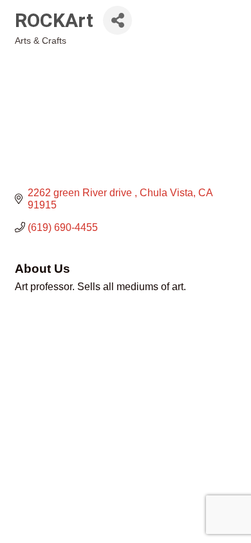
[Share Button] (117, 20)
